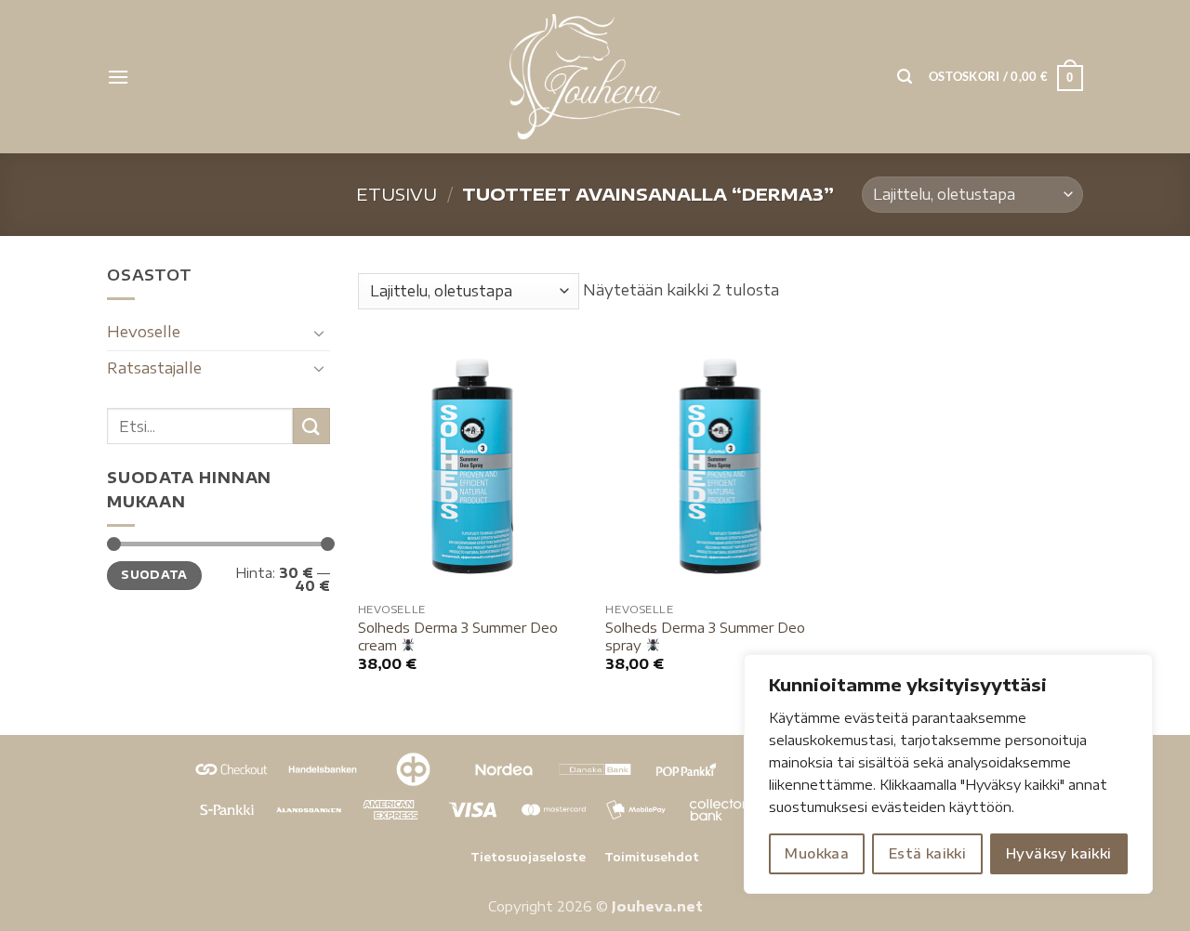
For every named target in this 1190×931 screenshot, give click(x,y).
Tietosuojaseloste (528, 857)
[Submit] (311, 426)
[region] (948, 774)
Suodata (154, 575)
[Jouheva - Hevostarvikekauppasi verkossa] (595, 76)
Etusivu (396, 193)
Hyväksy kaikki (1059, 853)
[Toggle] (319, 332)
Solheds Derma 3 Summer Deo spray (705, 636)
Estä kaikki (928, 853)
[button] (118, 76)
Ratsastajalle (154, 368)
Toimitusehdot (651, 857)
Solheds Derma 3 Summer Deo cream (458, 636)
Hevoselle (143, 331)
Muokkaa (817, 853)
